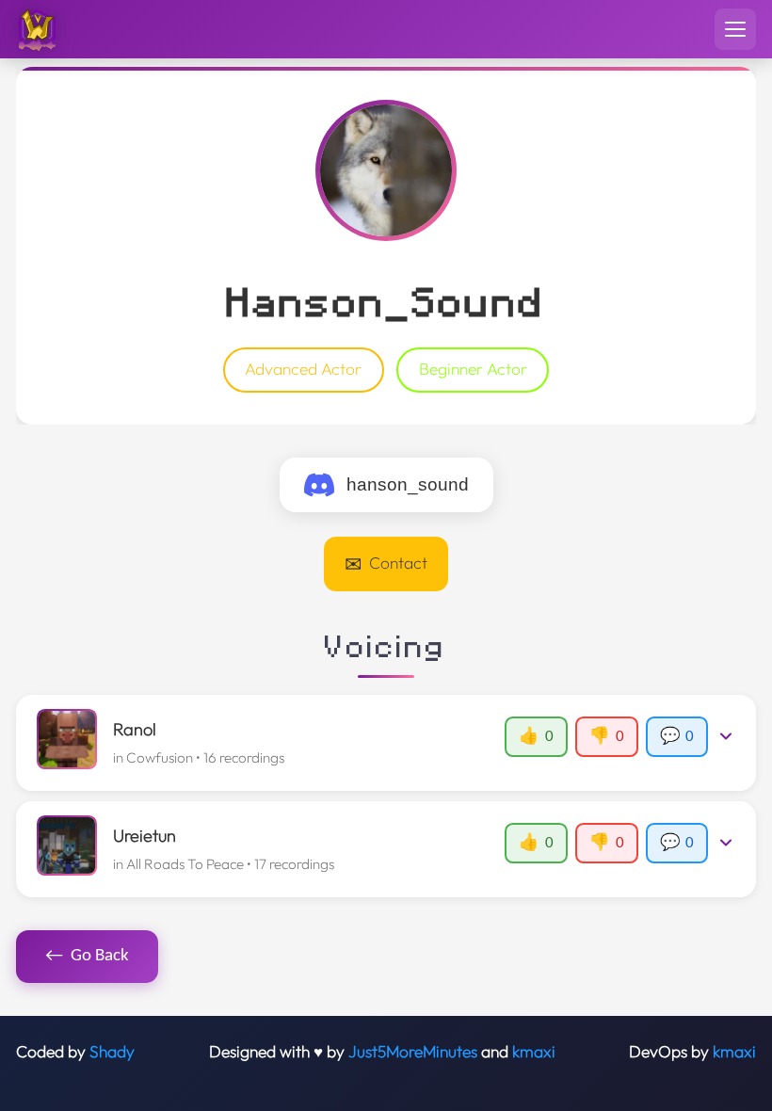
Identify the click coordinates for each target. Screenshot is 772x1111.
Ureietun (144, 835)
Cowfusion (159, 757)
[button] (385, 743)
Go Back (87, 956)
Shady (112, 1051)
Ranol (134, 729)
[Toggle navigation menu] (735, 29)
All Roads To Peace (185, 864)
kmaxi (533, 1051)
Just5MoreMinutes (412, 1051)
